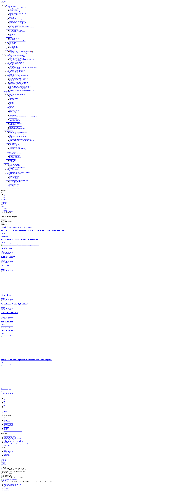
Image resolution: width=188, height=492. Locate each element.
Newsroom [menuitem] (9, 37)
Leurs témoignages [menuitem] (13, 46)
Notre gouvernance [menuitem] (13, 10)
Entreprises (6, 427)
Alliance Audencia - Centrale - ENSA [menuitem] (18, 13)
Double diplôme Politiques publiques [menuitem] (18, 68)
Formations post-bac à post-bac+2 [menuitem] (14, 63)
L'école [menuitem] (5, 5)
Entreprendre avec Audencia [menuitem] (13, 122)
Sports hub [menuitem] (11, 17)
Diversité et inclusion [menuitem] (14, 114)
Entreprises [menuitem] (6, 163)
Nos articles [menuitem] (12, 43)
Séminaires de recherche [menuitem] (15, 157)
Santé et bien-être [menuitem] (13, 115)
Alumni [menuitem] (11, 15)
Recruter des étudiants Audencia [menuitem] (13, 164)
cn (4, 197)
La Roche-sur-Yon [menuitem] (13, 98)
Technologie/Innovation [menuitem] (14, 147)
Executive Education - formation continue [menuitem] (16, 83)
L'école (5, 210)
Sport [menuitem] (10, 141)
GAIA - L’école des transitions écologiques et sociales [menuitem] (21, 53)
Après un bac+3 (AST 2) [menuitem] (15, 60)
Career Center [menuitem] (12, 111)
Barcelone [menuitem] (11, 106)
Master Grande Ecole (8, 423)
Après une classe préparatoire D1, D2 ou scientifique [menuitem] (21, 59)
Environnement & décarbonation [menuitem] (17, 25)
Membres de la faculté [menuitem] (11, 151)
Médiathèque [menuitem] (12, 39)
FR (4, 194)
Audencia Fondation (8, 451)
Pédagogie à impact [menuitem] (10, 143)
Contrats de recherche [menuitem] (14, 156)
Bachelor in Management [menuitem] (15, 64)
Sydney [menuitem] (11, 104)
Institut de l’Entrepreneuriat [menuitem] (15, 123)
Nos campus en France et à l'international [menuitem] (15, 94)
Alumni (5, 450)
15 (4, 402)
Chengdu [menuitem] (11, 100)
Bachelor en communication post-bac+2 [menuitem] (18, 78)
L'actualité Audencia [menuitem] (11, 42)
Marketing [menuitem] (11, 137)
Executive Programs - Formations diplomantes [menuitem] (20, 86)
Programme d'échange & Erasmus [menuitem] (17, 31)
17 (4, 405)
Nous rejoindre (7, 455)
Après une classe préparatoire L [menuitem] (16, 58)
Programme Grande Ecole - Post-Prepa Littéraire (15, 440)
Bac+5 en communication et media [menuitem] (17, 79)
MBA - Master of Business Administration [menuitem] (19, 89)
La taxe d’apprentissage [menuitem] (14, 186)
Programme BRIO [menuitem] (13, 178)
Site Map (6, 488)
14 (4, 401)
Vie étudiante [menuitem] (9, 107)
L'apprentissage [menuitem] (13, 34)
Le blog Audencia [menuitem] (13, 47)
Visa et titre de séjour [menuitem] (14, 119)
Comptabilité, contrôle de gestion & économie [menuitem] (20, 139)
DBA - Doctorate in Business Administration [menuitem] (19, 87)
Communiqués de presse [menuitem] (15, 38)
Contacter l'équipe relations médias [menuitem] (17, 41)
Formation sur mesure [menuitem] (14, 171)
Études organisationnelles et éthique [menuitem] (17, 136)
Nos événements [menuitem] (13, 45)
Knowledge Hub (7, 452)
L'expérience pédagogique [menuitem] (15, 145)
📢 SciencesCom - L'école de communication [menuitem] (17, 75)
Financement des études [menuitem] (14, 110)
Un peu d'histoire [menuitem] (13, 9)
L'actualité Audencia (8, 211)
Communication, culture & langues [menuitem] (17, 134)
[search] (1, 192)
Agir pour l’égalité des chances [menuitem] (13, 173)
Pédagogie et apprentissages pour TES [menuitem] (18, 149)
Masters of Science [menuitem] (13, 74)
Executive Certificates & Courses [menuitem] (17, 85)
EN (4, 195)
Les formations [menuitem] (7, 54)
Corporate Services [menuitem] (13, 182)
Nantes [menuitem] (11, 95)
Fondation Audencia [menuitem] (14, 14)
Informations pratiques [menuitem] (14, 120)
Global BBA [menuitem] (12, 66)
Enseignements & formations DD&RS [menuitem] (18, 22)
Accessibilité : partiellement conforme (12, 484)
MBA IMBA (7, 445)
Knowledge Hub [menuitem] (13, 118)
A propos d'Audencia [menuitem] (11, 6)
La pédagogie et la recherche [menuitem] (16, 127)
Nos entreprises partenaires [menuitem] (12, 188)
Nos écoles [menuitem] (9, 50)
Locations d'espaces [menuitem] (14, 184)
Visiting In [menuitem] (11, 161)
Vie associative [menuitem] (12, 108)
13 (4, 399)
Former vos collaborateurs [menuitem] (12, 169)
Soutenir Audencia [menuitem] (10, 185)
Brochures (6, 428)
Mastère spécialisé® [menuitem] (14, 72)
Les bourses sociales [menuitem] (14, 176)
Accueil (5, 208)
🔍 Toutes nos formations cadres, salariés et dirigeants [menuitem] (21, 90)
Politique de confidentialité (10, 485)
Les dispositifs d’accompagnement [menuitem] (17, 128)
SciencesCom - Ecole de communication (13, 431)
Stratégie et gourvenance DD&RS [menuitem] (17, 21)
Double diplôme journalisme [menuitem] (16, 80)
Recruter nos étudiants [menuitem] (14, 165)
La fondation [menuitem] (12, 174)
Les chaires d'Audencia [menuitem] (14, 155)
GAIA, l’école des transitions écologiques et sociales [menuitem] (21, 27)
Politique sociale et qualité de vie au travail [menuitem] (19, 26)
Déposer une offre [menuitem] (13, 168)
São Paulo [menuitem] (11, 102)
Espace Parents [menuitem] (12, 18)
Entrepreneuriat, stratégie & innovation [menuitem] (18, 132)
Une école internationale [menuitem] (12, 29)
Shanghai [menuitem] (11, 103)
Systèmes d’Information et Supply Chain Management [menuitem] (22, 140)
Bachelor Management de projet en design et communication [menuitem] (23, 67)
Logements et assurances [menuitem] (15, 112)
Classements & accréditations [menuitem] (16, 11)
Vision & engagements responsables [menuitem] (14, 19)
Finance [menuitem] (11, 135)
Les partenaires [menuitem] (12, 124)
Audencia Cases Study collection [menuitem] (17, 148)
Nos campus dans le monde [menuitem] (15, 30)
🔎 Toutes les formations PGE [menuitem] (16, 62)
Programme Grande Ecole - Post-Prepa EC (13, 438)
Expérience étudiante (8, 424)
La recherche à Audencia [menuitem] (15, 153)
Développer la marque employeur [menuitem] (17, 167)
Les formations (7, 421)
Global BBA (6, 442)
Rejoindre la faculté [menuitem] (10, 159)
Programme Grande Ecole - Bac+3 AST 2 (13, 441)
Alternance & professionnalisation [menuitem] (14, 33)
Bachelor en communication (10, 437)
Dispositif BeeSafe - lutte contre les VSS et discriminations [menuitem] (23, 116)
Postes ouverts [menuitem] (12, 160)
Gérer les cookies (5, 490)
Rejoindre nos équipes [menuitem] (11, 48)
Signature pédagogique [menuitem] (14, 144)
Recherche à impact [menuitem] (11, 152)
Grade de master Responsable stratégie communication (16, 443)
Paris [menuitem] (10, 97)
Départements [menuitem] (9, 131)
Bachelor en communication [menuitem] (15, 77)
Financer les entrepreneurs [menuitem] (15, 126)
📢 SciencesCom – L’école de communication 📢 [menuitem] (21, 51)
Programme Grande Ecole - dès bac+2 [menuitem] (15, 55)
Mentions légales (7, 487)
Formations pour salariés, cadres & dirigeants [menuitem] (19, 172)
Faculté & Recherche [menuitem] (8, 130)
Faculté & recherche (8, 425)
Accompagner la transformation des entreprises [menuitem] (17, 180)
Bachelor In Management (9, 436)
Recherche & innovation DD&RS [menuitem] (17, 23)
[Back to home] (3, 1)
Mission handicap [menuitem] (13, 177)
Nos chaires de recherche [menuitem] (15, 181)
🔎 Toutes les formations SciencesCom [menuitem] (18, 82)
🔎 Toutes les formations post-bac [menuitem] (17, 70)
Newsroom (6, 454)
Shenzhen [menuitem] (11, 99)
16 (4, 403)
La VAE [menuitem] (11, 35)
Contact (5, 429)
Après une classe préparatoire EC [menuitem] (17, 56)
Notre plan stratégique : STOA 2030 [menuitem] (17, 8)
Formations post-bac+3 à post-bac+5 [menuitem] (14, 71)
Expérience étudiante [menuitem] (8, 93)
